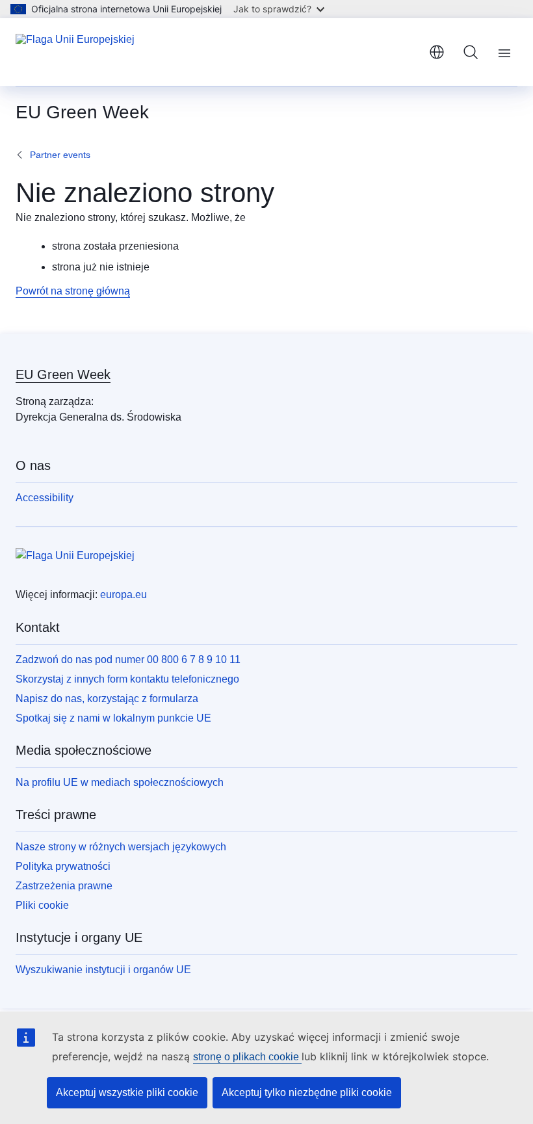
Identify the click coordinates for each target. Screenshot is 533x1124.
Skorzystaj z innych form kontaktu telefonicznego (127, 679)
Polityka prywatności (63, 866)
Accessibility (44, 497)
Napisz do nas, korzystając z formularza (107, 698)
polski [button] (436, 52)
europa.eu (123, 594)
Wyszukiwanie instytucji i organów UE (103, 969)
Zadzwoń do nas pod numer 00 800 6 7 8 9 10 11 (128, 659)
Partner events (60, 155)
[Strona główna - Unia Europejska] (75, 52)
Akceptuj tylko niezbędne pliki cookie (307, 1092)
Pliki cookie (42, 905)
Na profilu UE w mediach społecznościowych (120, 782)
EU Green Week (63, 374)
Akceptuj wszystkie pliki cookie (127, 1092)
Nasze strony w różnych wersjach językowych (121, 846)
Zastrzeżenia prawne (64, 885)
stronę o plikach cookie (247, 1056)
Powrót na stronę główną (73, 290)
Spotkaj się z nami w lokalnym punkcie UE (113, 718)
